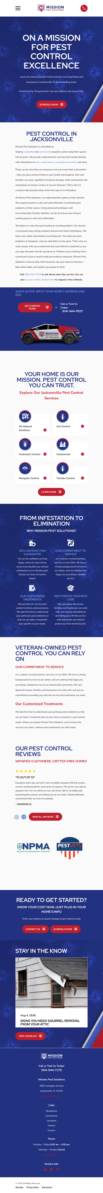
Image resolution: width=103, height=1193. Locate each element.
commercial (45, 151)
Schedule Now (51, 1154)
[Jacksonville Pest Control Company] (50, 8)
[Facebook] (51, 1170)
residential (28, 151)
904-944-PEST (72, 311)
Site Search (47, 1187)
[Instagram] (57, 1170)
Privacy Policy (33, 1187)
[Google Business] (45, 1170)
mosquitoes (61, 162)
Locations (51, 1120)
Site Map (19, 1187)
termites (72, 162)
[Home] (51, 1056)
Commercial (51, 1115)
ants (37, 162)
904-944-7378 (51, 1070)
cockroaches (47, 162)
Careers (51, 1130)
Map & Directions (51, 1096)
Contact (51, 1125)
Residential (51, 1110)
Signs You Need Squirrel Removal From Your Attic (50, 1022)
